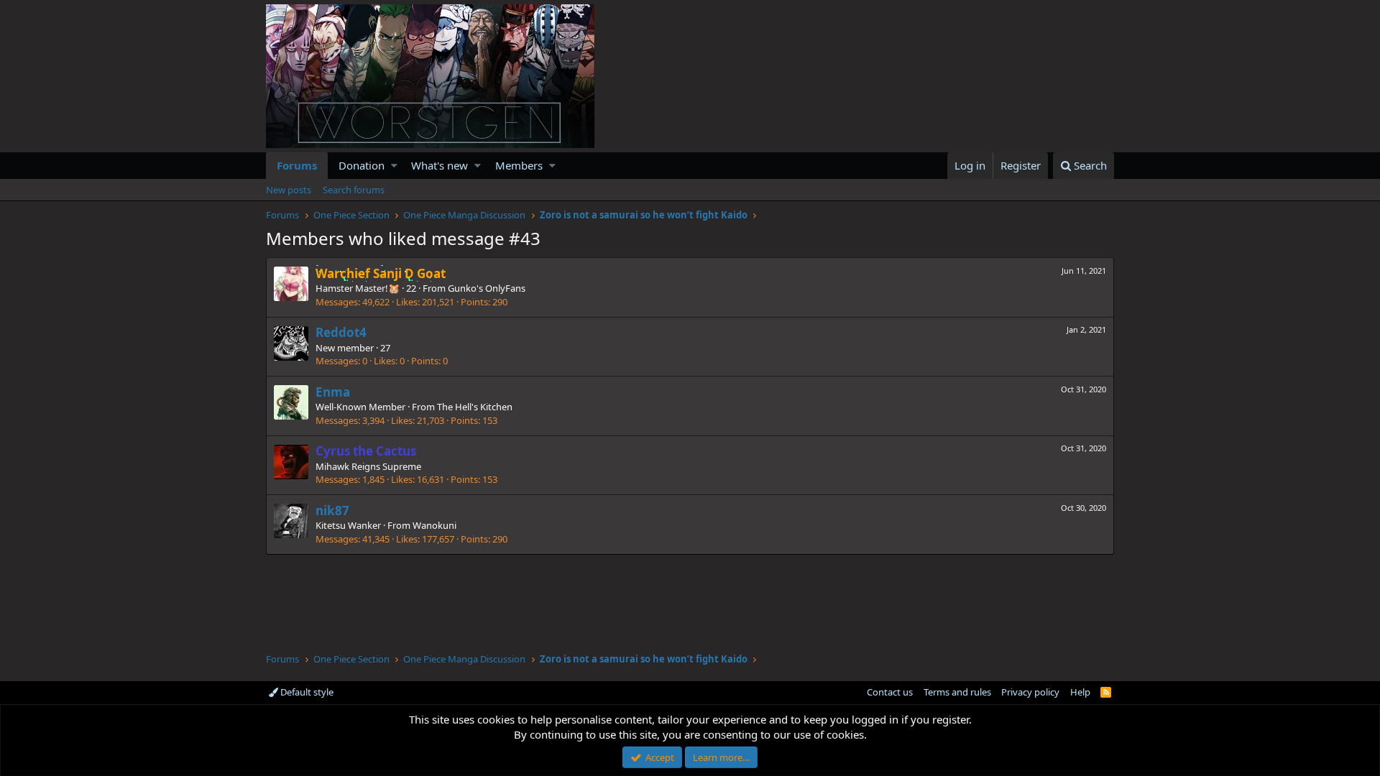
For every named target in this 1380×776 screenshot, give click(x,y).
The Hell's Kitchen (474, 406)
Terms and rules (957, 691)
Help (1080, 691)
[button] (394, 165)
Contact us (890, 691)
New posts (288, 189)
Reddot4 (341, 332)
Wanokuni (434, 525)
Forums (297, 165)
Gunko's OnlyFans (486, 288)
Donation (362, 165)
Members (519, 165)
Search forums (354, 189)
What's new (439, 165)
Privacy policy (1030, 691)
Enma (333, 392)
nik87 (332, 510)
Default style (306, 691)
